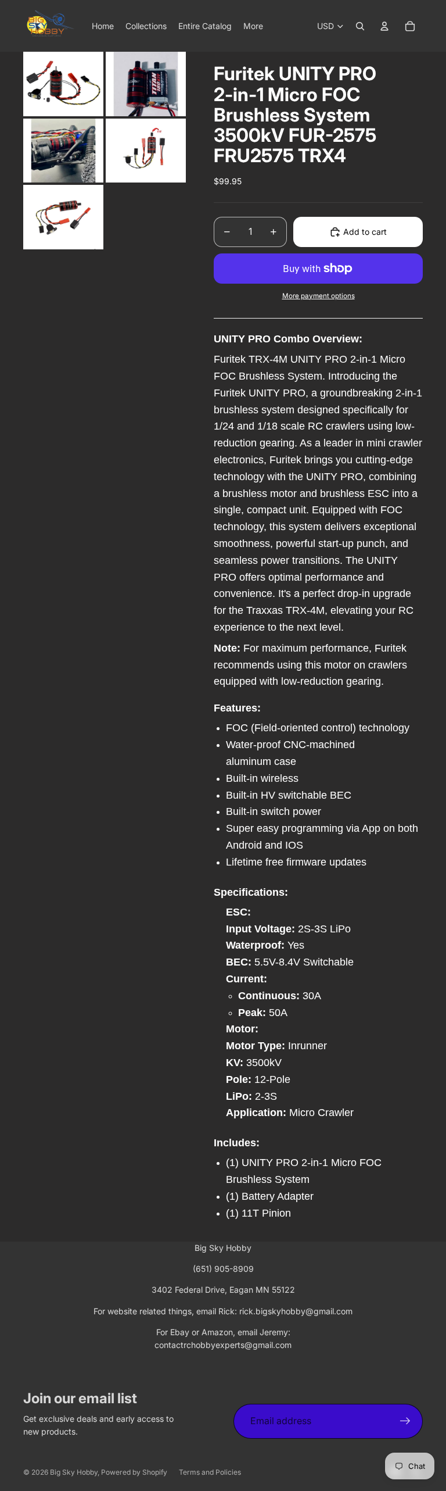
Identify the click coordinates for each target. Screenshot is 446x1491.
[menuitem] (253, 26)
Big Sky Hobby (74, 1472)
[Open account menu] (384, 26)
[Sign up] (405, 1421)
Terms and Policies (210, 1472)
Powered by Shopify (134, 1472)
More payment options (318, 296)
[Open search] (360, 26)
